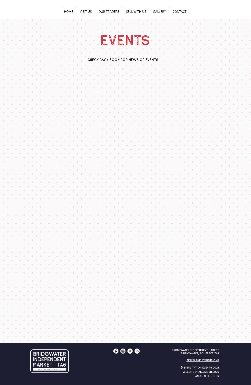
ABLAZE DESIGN (208, 372)
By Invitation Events (198, 368)
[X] (130, 351)
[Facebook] (115, 351)
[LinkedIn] (137, 351)
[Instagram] (123, 351)
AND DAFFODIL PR (207, 376)
